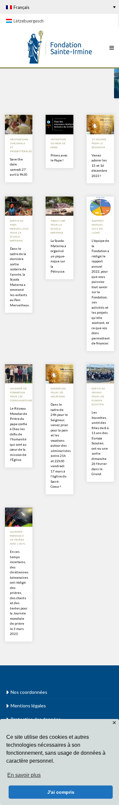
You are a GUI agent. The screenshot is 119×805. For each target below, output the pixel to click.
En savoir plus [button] (24, 775)
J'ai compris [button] (60, 792)
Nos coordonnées (29, 692)
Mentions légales (28, 705)
